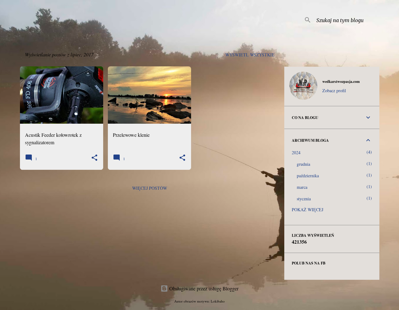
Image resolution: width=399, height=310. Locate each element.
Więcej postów (149, 188)
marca (302, 187)
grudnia (303, 164)
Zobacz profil (334, 90)
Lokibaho (218, 301)
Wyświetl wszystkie (250, 55)
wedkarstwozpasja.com (341, 81)
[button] (94, 158)
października (308, 176)
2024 (296, 152)
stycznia (304, 199)
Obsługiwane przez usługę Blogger (203, 288)
